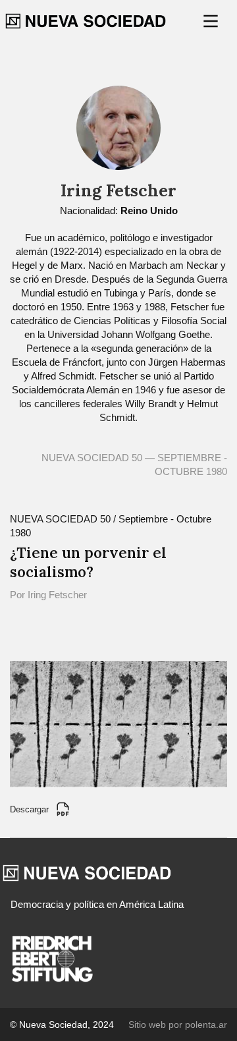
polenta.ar (206, 1024)
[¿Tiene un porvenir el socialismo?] (118, 723)
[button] (212, 21)
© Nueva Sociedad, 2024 (62, 1024)
